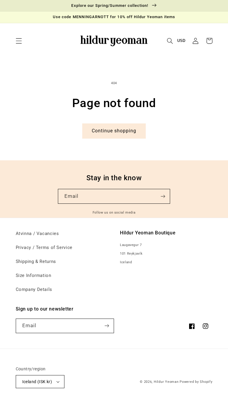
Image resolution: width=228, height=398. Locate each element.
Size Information (33, 275)
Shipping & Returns (36, 261)
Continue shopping (114, 131)
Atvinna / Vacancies (37, 233)
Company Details (34, 289)
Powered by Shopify (196, 382)
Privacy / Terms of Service (44, 247)
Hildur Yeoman (166, 382)
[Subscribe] (163, 196)
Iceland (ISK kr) (37, 381)
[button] (19, 41)
